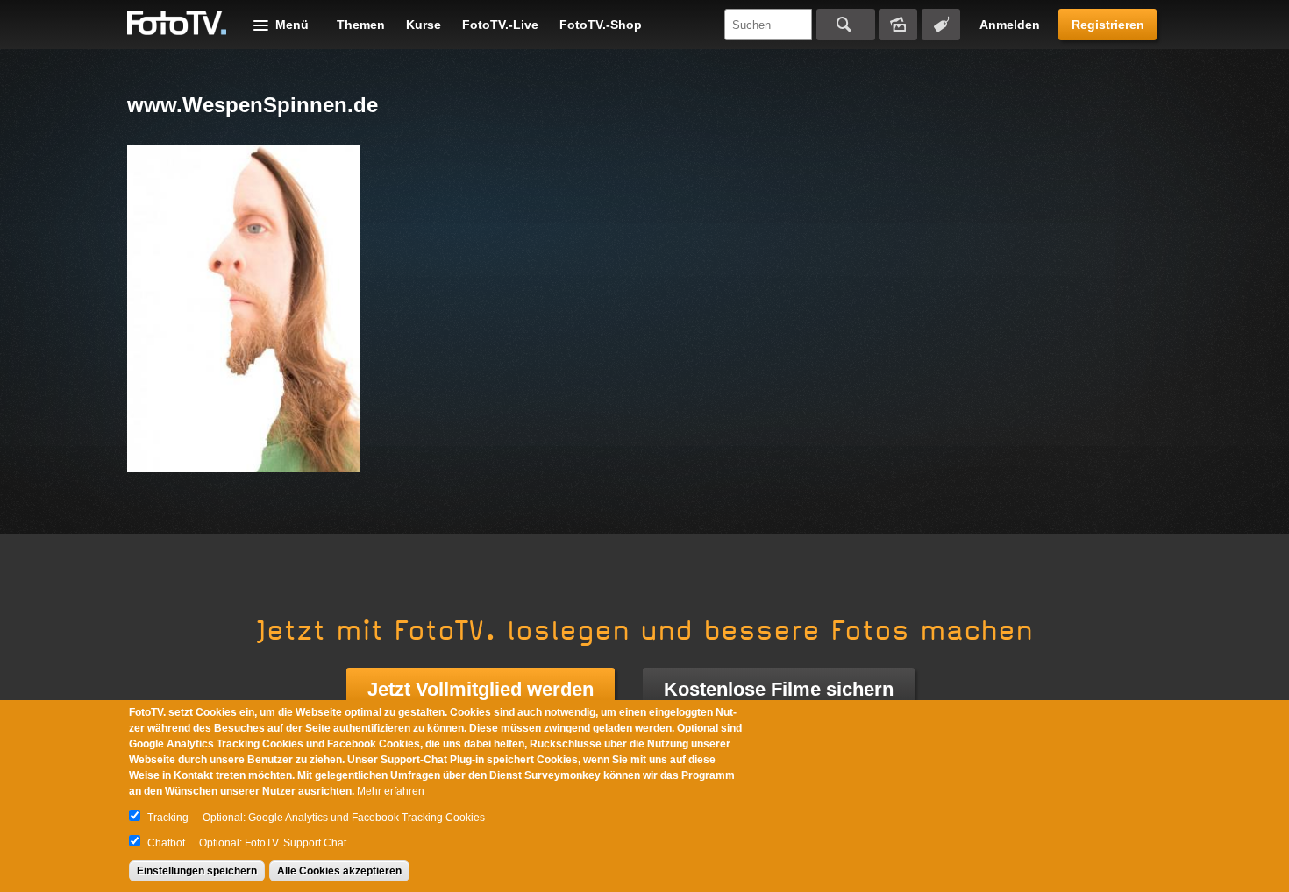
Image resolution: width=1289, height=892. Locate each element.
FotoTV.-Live (500, 25)
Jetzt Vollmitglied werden (480, 689)
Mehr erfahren (390, 791)
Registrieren (1108, 25)
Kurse (423, 25)
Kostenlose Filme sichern (779, 689)
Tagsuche (941, 24)
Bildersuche (898, 24)
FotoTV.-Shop (600, 25)
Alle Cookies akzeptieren (339, 871)
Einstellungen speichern (197, 871)
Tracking (168, 817)
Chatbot (166, 843)
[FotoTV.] (177, 24)
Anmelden (1009, 25)
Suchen (845, 24)
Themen (361, 25)
